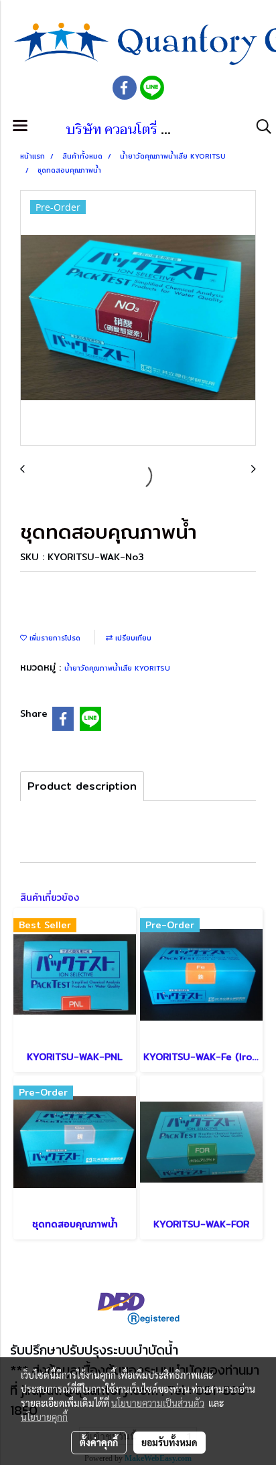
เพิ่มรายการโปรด (53, 637)
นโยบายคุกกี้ (44, 1417)
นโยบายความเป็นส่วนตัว (157, 1403)
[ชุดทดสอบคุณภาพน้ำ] (138, 318)
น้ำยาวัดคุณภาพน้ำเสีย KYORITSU (117, 668)
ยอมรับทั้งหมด (169, 1442)
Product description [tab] (82, 786)
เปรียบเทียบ (132, 637)
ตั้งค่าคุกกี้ (99, 1442)
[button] (259, 126)
